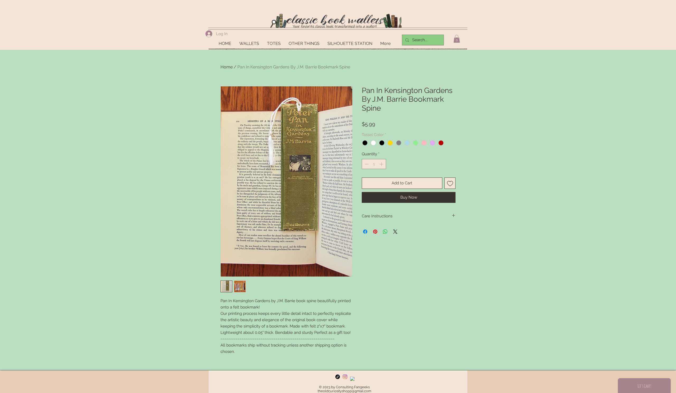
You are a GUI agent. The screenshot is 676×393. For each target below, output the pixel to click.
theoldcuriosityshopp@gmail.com (344, 391)
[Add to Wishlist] (450, 183)
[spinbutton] (374, 164)
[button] (456, 39)
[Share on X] (395, 231)
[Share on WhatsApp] (385, 231)
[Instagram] (345, 377)
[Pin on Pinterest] (375, 231)
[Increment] (382, 164)
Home (226, 66)
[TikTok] (337, 377)
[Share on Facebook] (365, 231)
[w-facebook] (352, 379)
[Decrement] (366, 164)
